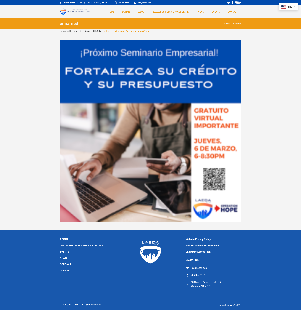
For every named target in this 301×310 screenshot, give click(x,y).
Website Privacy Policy (198, 239)
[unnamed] (150, 131)
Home (227, 23)
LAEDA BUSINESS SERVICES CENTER (81, 245)
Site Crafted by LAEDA (228, 305)
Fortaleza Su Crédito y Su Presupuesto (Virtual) (127, 31)
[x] (228, 2)
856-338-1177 (198, 275)
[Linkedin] (239, 2)
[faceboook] (232, 2)
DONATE (65, 270)
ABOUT (64, 239)
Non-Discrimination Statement (202, 245)
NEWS (63, 258)
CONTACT (65, 264)
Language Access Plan (198, 251)
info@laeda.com (145, 3)
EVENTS (64, 251)
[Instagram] (236, 2)
